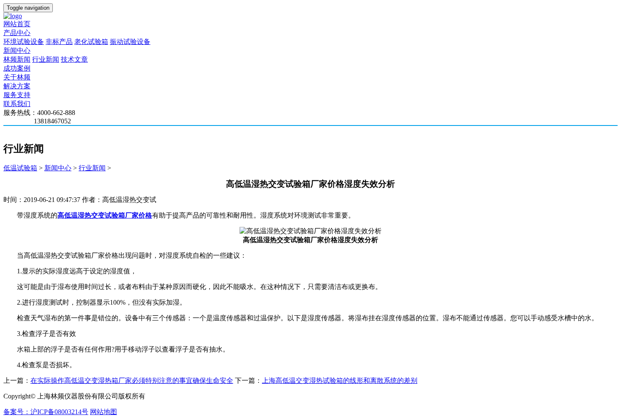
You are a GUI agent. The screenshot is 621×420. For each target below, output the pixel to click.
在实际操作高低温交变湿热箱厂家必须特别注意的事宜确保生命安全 (131, 380)
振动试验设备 (130, 41)
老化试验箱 (91, 41)
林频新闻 (16, 59)
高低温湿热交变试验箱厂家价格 (104, 215)
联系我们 (16, 103)
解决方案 (16, 86)
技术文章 (74, 59)
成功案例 (16, 68)
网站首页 (16, 23)
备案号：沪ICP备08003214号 (45, 411)
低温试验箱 (20, 168)
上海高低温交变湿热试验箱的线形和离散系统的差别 (339, 380)
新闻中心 (16, 50)
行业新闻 (45, 59)
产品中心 (16, 32)
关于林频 (16, 77)
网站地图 (103, 411)
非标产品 (59, 41)
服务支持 (16, 94)
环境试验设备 (23, 41)
